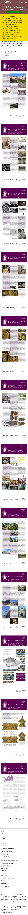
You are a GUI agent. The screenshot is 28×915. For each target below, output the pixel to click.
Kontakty (3, 843)
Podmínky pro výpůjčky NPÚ (13, 909)
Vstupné (3, 873)
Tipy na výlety (4, 875)
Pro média (3, 840)
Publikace (3, 838)
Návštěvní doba (4, 868)
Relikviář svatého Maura (6, 889)
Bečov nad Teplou (14, 7)
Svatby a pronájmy (5, 886)
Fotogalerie (3, 883)
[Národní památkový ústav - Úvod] (6, 2)
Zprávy (2, 836)
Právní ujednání (4, 906)
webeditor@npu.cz (5, 911)
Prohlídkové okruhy (5, 866)
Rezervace (3, 870)
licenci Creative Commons (10, 896)
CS (16, 2)
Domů (2, 831)
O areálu (3, 880)
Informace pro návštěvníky (7, 863)
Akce (2, 833)
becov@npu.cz (4, 854)
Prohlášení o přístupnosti (16, 906)
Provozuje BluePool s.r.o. (6, 912)
